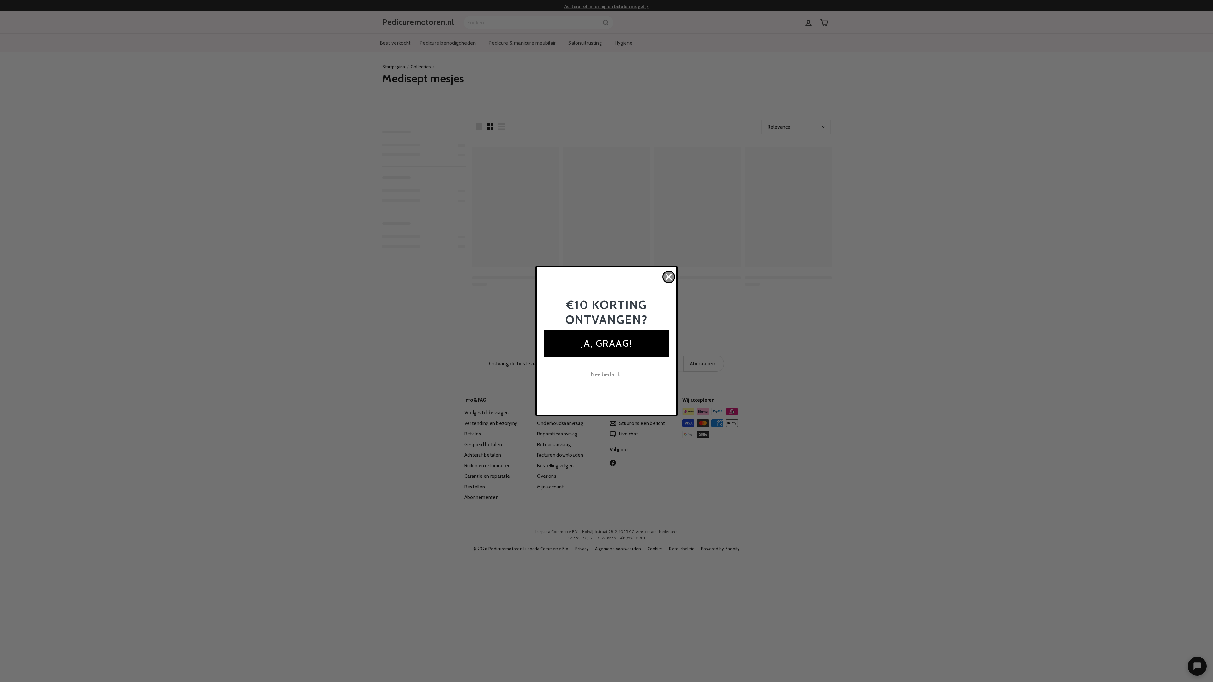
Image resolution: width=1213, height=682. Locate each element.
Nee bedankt (606, 374)
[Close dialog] (669, 277)
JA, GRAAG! (606, 343)
